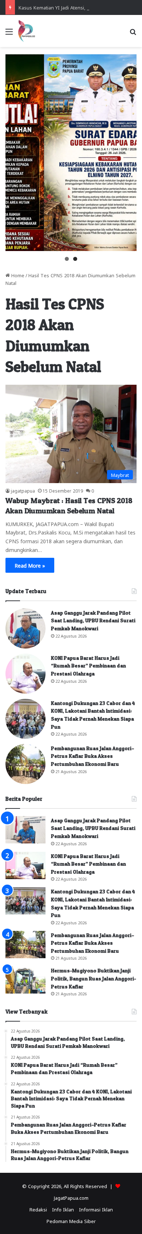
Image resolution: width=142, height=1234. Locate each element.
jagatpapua (23, 490)
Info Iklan (63, 1209)
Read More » (30, 565)
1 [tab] (67, 259)
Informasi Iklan (96, 1209)
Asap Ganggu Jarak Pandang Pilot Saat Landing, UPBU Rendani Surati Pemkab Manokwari (93, 620)
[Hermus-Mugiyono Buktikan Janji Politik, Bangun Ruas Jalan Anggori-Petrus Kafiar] (25, 980)
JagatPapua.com (71, 1197)
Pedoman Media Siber (71, 1220)
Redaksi (38, 1209)
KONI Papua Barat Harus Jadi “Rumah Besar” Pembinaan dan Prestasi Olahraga (88, 666)
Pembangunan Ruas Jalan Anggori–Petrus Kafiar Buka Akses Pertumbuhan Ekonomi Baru (92, 756)
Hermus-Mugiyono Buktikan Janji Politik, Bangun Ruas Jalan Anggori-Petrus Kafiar (93, 978)
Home (17, 275)
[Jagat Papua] (26, 31)
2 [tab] (75, 259)
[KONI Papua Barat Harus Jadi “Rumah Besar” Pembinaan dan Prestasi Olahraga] (25, 674)
